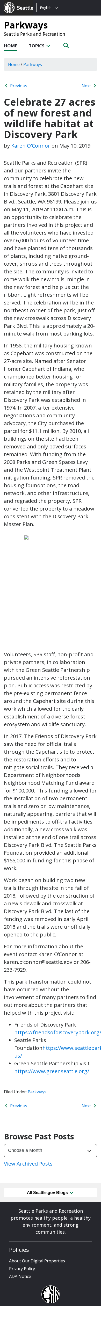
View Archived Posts (28, 1163)
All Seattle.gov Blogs (48, 1192)
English (46, 7)
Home (10, 46)
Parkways (26, 25)
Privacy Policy (22, 1268)
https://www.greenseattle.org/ (51, 1071)
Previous (18, 86)
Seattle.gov (14, 3)
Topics (37, 46)
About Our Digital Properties (37, 1261)
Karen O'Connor (30, 145)
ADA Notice (20, 1276)
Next (87, 86)
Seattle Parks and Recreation (34, 34)
